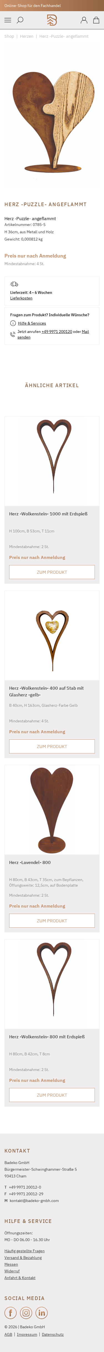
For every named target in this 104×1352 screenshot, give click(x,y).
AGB (8, 1334)
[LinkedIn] (41, 1313)
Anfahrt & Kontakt (19, 1277)
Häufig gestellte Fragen (24, 1250)
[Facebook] (10, 1313)
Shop (9, 36)
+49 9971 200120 (57, 331)
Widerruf (12, 1271)
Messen (11, 1264)
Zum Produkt (52, 572)
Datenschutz (53, 1334)
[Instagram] (26, 1313)
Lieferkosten (21, 298)
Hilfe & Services (32, 323)
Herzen (27, 36)
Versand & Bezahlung (23, 1257)
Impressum (27, 1334)
